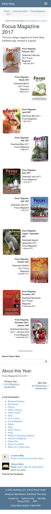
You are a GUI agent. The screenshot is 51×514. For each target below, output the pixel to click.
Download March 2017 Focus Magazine (21, 86)
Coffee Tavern (14, 412)
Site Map (42, 498)
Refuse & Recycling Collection (21, 435)
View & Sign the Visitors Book (30, 466)
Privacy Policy (23, 501)
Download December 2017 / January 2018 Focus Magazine (19, 332)
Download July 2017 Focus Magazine (20, 206)
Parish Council (14, 429)
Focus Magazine (37, 11)
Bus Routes (13, 404)
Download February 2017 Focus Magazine (31, 58)
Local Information (20, 11)
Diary (10, 415)
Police (10, 432)
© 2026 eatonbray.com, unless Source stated (25, 489)
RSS (35, 501)
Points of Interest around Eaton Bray (27, 457)
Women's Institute (16, 444)
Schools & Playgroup (17, 438)
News (10, 426)
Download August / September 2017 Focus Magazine (30, 243)
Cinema (11, 406)
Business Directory (16, 401)
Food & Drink (14, 418)
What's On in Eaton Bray (19, 446)
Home (7, 11)
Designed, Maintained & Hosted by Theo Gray (25, 494)
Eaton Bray (8, 3)
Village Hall (13, 441)
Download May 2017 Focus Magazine (20, 145)
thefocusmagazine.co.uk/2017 (35, 20)
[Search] (46, 361)
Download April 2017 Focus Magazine (31, 117)
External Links (28, 498)
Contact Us (13, 498)
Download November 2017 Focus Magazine (31, 300)
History (11, 424)
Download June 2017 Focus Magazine (31, 178)
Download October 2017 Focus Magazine (20, 268)
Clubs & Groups (15, 409)
